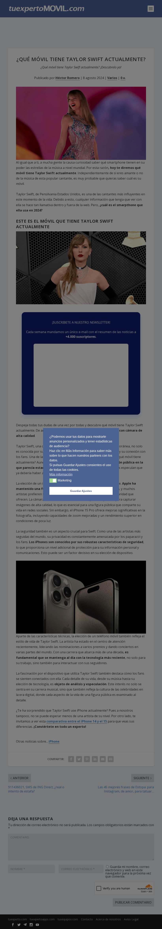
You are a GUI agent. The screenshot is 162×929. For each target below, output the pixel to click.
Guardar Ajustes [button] (81, 490)
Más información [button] (61, 474)
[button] (53, 480)
